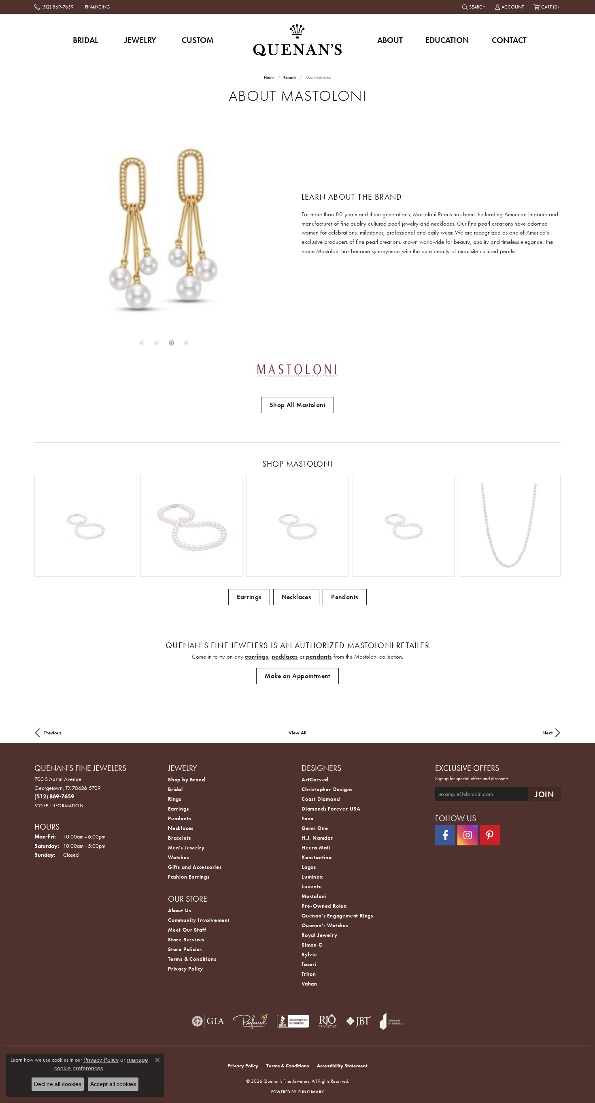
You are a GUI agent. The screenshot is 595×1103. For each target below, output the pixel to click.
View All (297, 733)
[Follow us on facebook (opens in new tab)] (445, 835)
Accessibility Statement (342, 1065)
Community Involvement (199, 920)
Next (547, 733)
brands (289, 77)
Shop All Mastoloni (297, 405)
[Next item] (551, 526)
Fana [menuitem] (308, 818)
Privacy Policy (185, 968)
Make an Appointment (297, 676)
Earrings (249, 597)
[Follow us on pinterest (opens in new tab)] (490, 835)
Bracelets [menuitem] (179, 837)
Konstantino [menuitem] (317, 857)
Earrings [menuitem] (178, 808)
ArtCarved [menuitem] (315, 779)
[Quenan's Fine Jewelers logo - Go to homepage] (297, 39)
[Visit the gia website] (208, 1021)
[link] (54, 7)
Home (269, 77)
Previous (53, 733)
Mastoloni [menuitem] (314, 896)
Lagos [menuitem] (309, 867)
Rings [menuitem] (174, 799)
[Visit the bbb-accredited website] (293, 1021)
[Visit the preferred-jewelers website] (250, 1021)
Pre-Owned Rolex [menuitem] (324, 905)
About (390, 40)
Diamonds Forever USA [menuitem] (331, 808)
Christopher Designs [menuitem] (327, 789)
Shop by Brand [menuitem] (186, 779)
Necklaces (296, 597)
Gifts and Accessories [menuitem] (195, 867)
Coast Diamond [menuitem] (321, 799)
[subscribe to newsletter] (544, 794)
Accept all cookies (113, 1084)
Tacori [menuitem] (309, 964)
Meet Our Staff (187, 929)
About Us (179, 910)
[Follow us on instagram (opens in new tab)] (467, 835)
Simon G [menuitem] (312, 944)
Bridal (85, 40)
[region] (163, 228)
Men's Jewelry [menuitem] (186, 847)
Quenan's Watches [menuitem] (325, 925)
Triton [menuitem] (309, 974)
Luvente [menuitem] (312, 886)
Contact (509, 40)
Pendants (344, 597)
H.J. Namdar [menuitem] (317, 837)
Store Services (186, 939)
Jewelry (140, 40)
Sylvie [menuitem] (309, 954)
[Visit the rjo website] (327, 1021)
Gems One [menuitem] (315, 828)
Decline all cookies (57, 1084)
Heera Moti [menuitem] (316, 847)
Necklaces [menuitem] (180, 828)
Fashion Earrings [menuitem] (189, 876)
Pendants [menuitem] (179, 818)
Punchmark (311, 1091)
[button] (474, 7)
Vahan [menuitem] (309, 983)
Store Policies (185, 949)
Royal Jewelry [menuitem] (319, 935)
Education (447, 40)
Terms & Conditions (192, 959)
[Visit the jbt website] (359, 1021)
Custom (197, 40)
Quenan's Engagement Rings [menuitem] (337, 915)
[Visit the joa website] (391, 1021)
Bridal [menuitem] (175, 789)
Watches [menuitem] (178, 857)
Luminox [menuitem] (312, 876)
